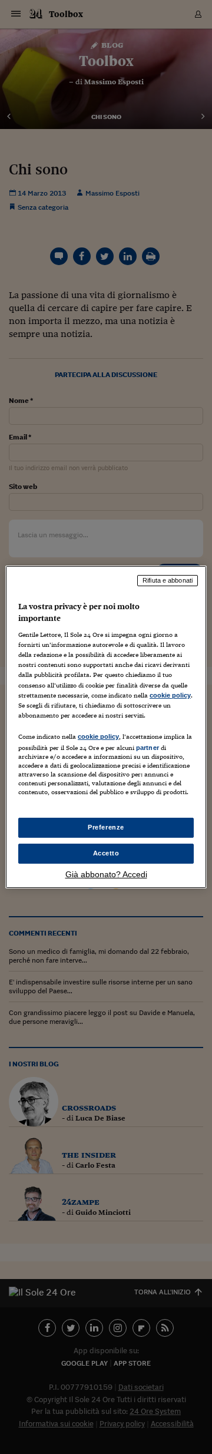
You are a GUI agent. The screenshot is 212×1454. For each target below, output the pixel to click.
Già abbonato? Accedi (106, 874)
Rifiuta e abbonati (168, 580)
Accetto (106, 853)
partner (147, 747)
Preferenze (106, 827)
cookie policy (170, 695)
